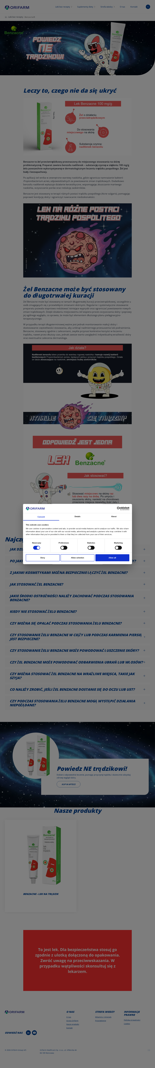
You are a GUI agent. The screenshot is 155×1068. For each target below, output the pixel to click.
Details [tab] (78, 516)
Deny (42, 558)
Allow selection (77, 558)
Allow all (112, 558)
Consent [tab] (41, 517)
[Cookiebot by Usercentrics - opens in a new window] (118, 508)
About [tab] (113, 516)
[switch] (63, 548)
